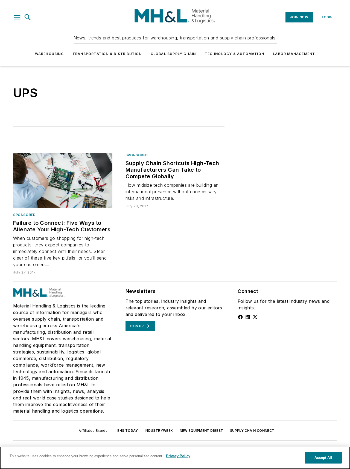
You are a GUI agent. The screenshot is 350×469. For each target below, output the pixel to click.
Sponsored (24, 215)
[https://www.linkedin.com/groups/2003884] (247, 317)
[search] (28, 17)
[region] (175, 458)
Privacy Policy (178, 456)
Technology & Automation (234, 54)
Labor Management (294, 54)
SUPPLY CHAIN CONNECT (252, 430)
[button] (17, 17)
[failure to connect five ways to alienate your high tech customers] (62, 180)
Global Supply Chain (173, 54)
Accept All (323, 458)
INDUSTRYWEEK (159, 430)
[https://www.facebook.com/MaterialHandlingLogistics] (240, 317)
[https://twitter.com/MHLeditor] (255, 317)
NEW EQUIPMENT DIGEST (201, 430)
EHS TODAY (127, 430)
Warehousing (49, 54)
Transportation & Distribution (107, 54)
